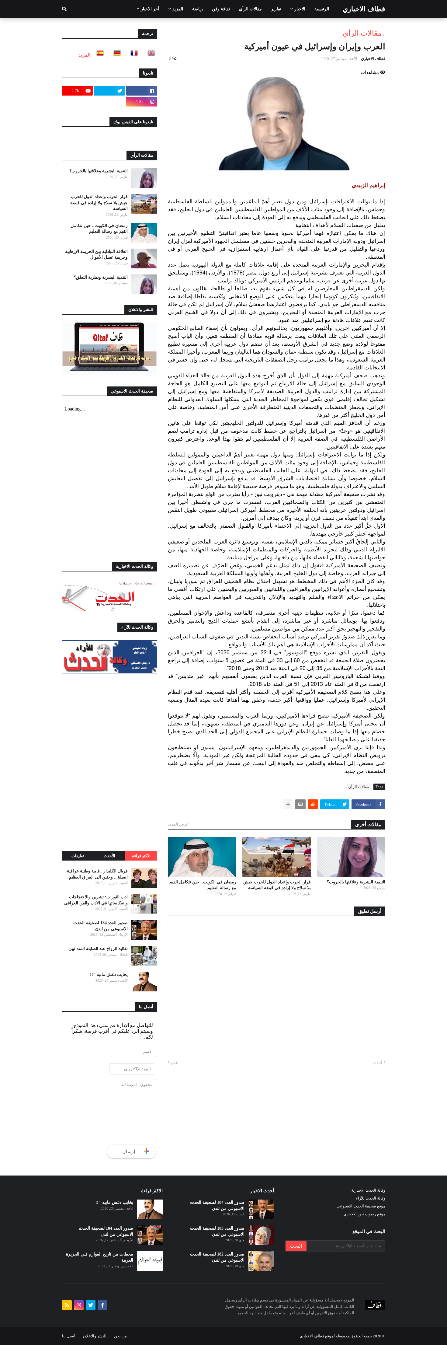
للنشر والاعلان (94, 1336)
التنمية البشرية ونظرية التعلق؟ (101, 277)
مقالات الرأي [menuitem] (250, 9)
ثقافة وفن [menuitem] (221, 9)
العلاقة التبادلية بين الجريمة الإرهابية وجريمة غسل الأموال (96, 254)
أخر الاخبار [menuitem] (150, 9)
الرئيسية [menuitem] (321, 9)
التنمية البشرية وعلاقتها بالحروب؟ (356, 882)
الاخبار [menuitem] (299, 9)
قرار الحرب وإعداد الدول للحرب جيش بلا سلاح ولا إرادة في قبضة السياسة (277, 885)
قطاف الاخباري (364, 9)
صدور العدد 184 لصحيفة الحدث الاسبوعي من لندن (100, 926)
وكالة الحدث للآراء (370, 1198)
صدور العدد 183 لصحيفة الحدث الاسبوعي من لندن (217, 1231)
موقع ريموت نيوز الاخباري (364, 1214)
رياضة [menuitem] (197, 9)
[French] (132, 55)
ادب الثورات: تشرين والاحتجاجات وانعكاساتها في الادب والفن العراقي (96, 900)
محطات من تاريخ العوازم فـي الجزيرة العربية (99, 1257)
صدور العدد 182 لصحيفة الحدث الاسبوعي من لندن (217, 1257)
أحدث (377, 1062)
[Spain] (98, 55)
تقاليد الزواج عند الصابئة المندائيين (98, 948)
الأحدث (109, 856)
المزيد (84, 55)
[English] (149, 55)
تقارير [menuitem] (276, 9)
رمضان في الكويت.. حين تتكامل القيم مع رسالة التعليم (202, 885)
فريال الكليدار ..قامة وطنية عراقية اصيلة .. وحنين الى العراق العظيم (97, 874)
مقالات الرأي (362, 33)
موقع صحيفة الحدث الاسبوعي (361, 1206)
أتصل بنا (68, 1336)
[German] (115, 55)
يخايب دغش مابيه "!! (109, 974)
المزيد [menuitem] (177, 9)
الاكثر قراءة (141, 856)
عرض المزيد (178, 824)
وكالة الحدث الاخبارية (368, 1190)
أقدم (174, 1062)
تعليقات (77, 856)
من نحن (120, 1336)
